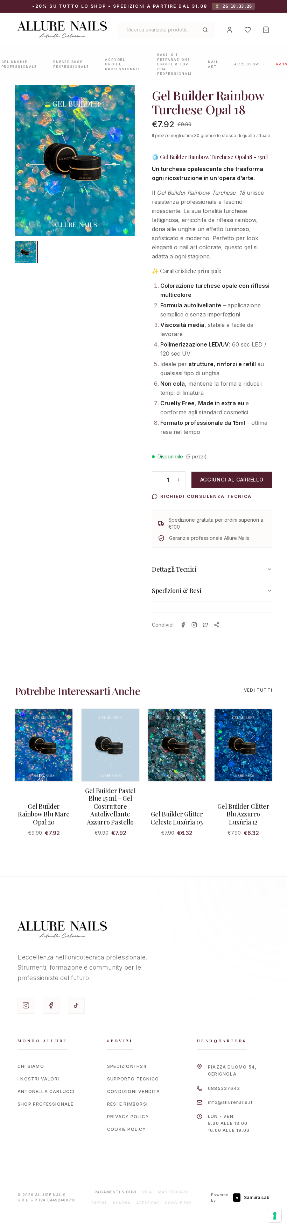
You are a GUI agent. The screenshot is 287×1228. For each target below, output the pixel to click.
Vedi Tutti (258, 690)
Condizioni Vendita (133, 1091)
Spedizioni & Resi (176, 590)
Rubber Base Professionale (71, 64)
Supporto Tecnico (133, 1078)
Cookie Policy (126, 1129)
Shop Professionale (46, 1104)
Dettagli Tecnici (174, 569)
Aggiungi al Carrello (232, 480)
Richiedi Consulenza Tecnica (206, 496)
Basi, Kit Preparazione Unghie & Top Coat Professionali (174, 64)
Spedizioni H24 (127, 1066)
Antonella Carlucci (46, 1091)
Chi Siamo (31, 1066)
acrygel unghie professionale (123, 64)
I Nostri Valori (38, 1078)
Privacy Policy (128, 1116)
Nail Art (213, 64)
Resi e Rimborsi (127, 1104)
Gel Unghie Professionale (19, 64)
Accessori (247, 64)
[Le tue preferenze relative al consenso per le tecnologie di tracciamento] (274, 1215)
